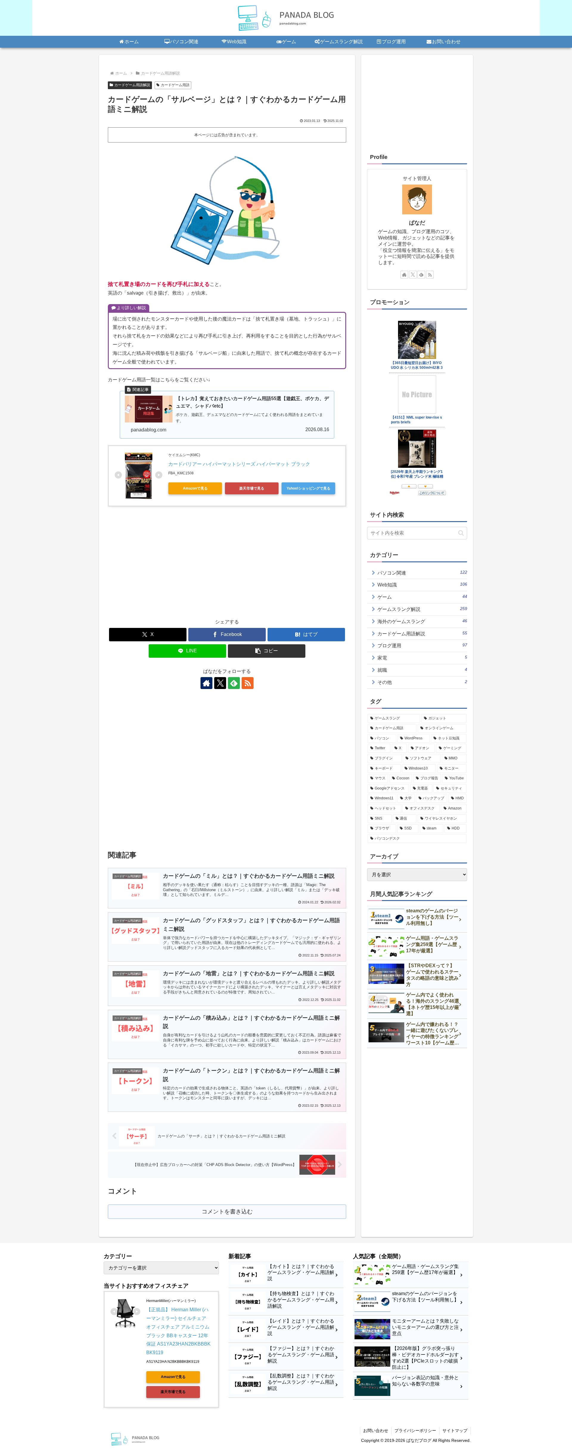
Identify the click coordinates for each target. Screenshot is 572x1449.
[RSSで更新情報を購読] (248, 683)
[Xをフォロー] (220, 683)
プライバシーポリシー (415, 1430)
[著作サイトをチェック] (206, 683)
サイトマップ (454, 1430)
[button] (266, 651)
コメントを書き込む (227, 1211)
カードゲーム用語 (175, 85)
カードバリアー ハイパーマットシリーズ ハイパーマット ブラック (239, 464)
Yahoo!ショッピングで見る (308, 488)
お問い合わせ (375, 1430)
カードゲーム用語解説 (132, 85)
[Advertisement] (227, 569)
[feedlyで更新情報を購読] (234, 683)
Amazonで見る (195, 488)
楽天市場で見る (251, 488)
